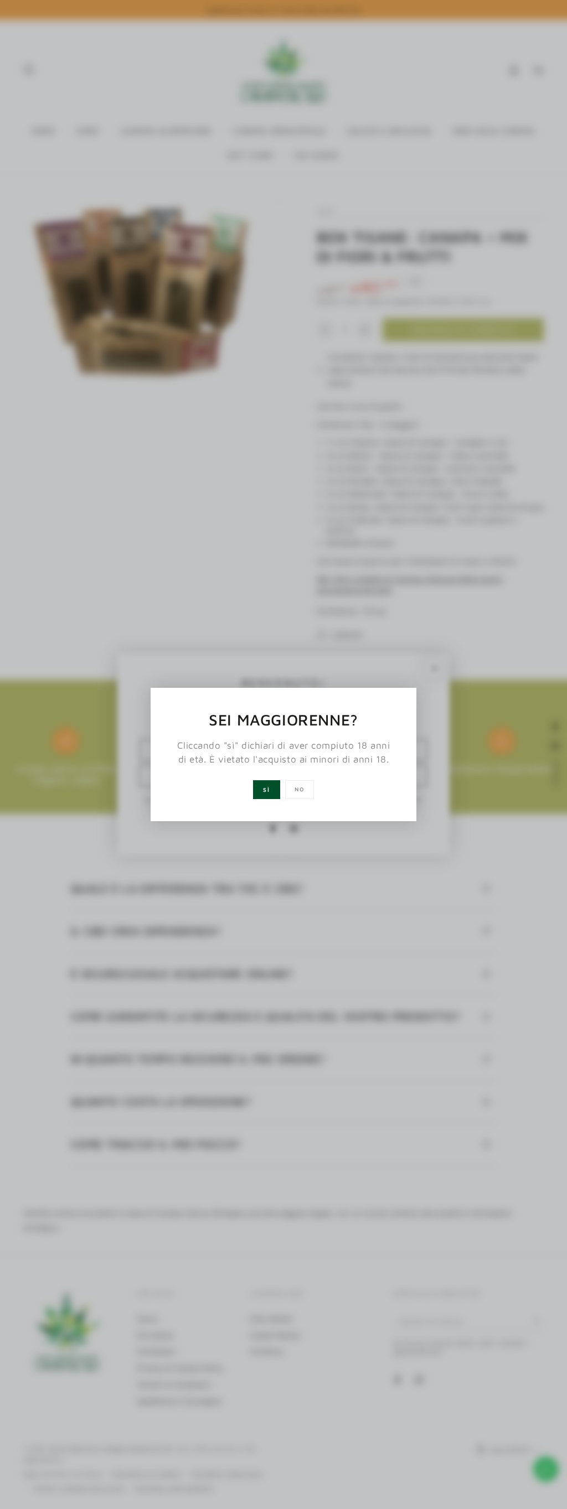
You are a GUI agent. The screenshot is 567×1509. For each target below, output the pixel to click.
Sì (266, 789)
